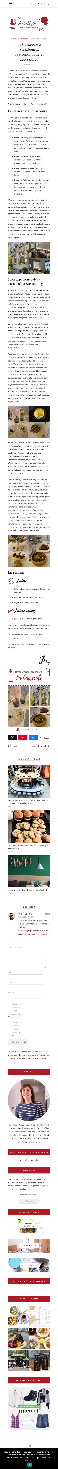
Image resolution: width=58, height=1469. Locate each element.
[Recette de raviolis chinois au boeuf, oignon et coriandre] (18, 1316)
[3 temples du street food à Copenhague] (18, 1338)
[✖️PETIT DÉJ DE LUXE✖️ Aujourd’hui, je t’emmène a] (11, 1446)
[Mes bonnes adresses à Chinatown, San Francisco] (18, 1360)
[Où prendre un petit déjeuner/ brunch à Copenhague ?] (39, 1338)
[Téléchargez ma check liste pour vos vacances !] (39, 1316)
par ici (43, 104)
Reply (47, 914)
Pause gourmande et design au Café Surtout (27, 890)
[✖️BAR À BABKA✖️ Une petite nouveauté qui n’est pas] (20, 1446)
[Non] (54, 1458)
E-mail (11, 983)
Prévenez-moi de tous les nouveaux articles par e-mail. (17, 1029)
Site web (11, 992)
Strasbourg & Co (38, 39)
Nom (10, 973)
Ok (29, 1465)
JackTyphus (25, 914)
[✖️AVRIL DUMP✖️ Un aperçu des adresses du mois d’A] (30, 1446)
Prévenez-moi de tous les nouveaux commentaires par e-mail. (17, 1011)
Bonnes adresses (19, 39)
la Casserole (29, 74)
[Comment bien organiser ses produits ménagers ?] (39, 1360)
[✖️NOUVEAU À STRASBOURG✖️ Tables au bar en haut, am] (1, 1446)
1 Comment (12, 746)
